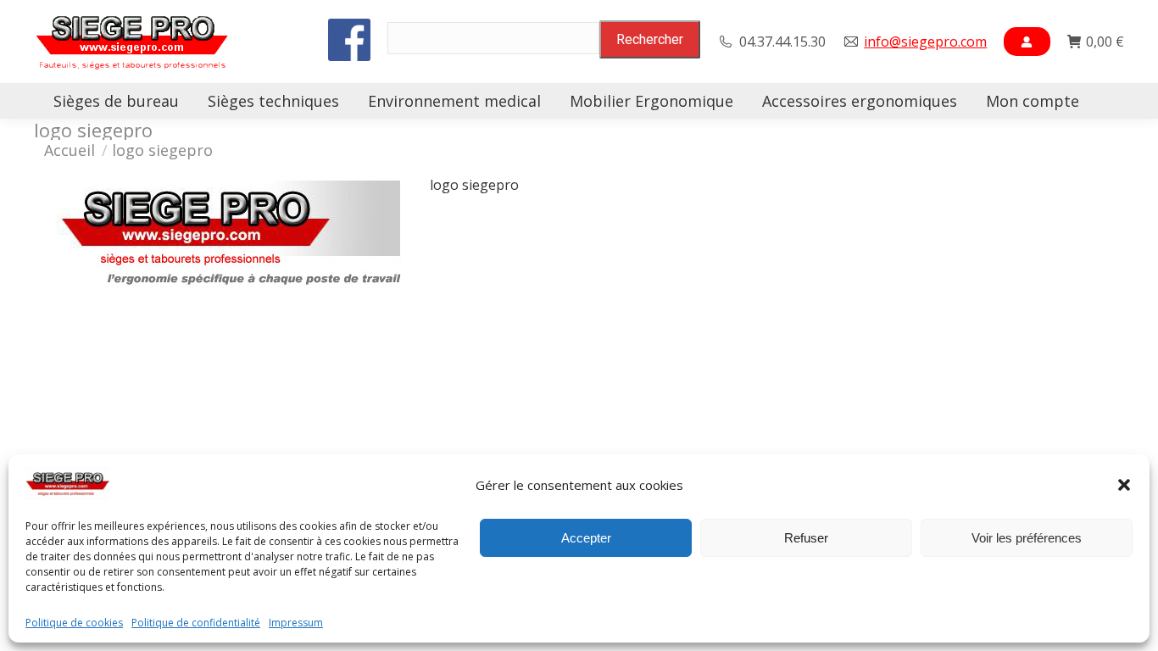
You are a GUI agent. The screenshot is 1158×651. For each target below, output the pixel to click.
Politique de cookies (74, 623)
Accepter (586, 538)
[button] (1124, 484)
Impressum (296, 623)
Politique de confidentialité (195, 623)
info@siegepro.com (925, 41)
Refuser (806, 538)
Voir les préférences (1026, 538)
